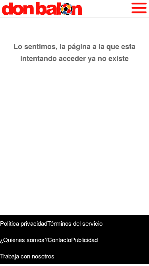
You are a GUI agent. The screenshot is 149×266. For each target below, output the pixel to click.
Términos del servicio (75, 223)
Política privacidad (23, 223)
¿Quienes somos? (24, 239)
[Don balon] (65, 9)
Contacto (59, 239)
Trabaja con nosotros (27, 256)
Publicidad (84, 239)
